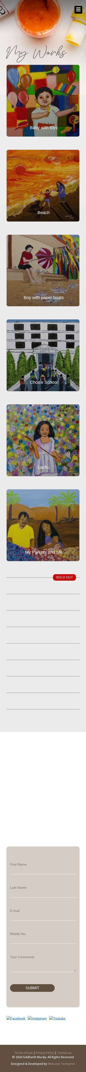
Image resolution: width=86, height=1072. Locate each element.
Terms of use (23, 1053)
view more (22, 129)
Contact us (64, 1053)
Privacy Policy (45, 1053)
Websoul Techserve (61, 1064)
